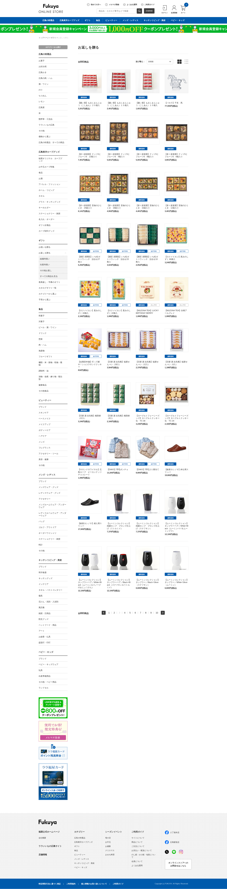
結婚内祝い (45, 259)
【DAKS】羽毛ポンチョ (117, 469)
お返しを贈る (63, 38)
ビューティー (111, 20)
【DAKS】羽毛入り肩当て (147, 469)
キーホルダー (44, 207)
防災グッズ (43, 619)
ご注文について (137, 846)
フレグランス (44, 448)
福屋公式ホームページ (49, 832)
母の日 (108, 838)
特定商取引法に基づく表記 (50, 884)
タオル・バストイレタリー (50, 590)
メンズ (42, 442)
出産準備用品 (44, 676)
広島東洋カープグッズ (69, 20)
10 (157, 613)
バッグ (42, 521)
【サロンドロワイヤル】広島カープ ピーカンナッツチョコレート (90, 472)
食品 (98, 20)
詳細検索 (149, 11)
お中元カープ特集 (46, 167)
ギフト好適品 (44, 225)
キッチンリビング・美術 (154, 20)
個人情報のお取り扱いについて (94, 884)
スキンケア (43, 413)
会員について (137, 861)
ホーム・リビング (46, 190)
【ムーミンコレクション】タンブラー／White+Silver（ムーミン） (176, 582)
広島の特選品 (48, 20)
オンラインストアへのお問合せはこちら (178, 864)
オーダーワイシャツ (47, 533)
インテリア (43, 584)
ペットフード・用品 (47, 625)
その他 (42, 131)
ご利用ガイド (149, 5)
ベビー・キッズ (178, 20)
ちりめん (43, 96)
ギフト (88, 20)
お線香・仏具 (44, 637)
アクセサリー (44, 499)
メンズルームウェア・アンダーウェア (52, 505)
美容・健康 (43, 459)
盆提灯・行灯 (44, 642)
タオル (42, 196)
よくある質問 (132, 5)
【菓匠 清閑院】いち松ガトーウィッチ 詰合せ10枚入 (147, 259)
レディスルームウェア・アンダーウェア (52, 514)
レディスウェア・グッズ (49, 493)
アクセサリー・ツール (48, 453)
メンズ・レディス (130, 20)
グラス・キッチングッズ (49, 202)
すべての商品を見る (49, 276)
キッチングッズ (45, 578)
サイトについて (137, 838)
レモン (42, 101)
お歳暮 (108, 846)
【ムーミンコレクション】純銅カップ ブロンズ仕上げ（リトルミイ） (119, 526)
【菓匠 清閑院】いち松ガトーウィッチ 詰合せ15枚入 (118, 259)
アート (42, 631)
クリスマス (109, 850)
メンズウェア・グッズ (48, 487)
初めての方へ (96, 5)
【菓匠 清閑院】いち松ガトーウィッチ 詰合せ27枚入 (89, 259)
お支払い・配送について (141, 850)
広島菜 (42, 107)
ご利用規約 (71, 884)
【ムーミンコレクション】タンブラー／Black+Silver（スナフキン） (147, 582)
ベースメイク (44, 418)
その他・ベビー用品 (47, 682)
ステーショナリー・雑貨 (49, 213)
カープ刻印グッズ (46, 231)
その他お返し (46, 270)
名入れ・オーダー (46, 219)
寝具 (41, 596)
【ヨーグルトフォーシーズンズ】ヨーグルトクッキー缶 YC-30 (147, 418)
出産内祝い (45, 264)
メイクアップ (44, 424)
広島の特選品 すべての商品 (51, 142)
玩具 (41, 670)
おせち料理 (109, 855)
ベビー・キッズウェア (48, 664)
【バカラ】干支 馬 (173, 103)
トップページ (44, 38)
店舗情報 (43, 854)
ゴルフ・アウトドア (47, 527)
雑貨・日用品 (44, 613)
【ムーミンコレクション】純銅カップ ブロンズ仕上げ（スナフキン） (147, 526)
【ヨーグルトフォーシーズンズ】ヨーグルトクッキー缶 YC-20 (176, 418)
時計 (41, 545)
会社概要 (42, 838)
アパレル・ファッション (49, 184)
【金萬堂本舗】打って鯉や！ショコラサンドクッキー (90, 364)
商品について (137, 842)
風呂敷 (42, 607)
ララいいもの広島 (46, 125)
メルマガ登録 (114, 5)
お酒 (41, 178)
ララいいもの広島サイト (50, 846)
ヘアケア (43, 436)
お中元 (108, 842)
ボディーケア (44, 430)
